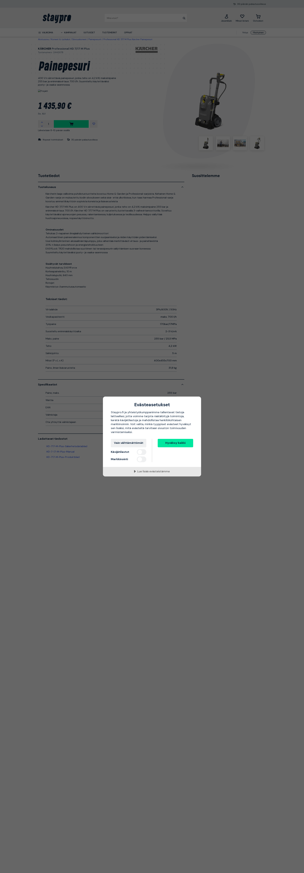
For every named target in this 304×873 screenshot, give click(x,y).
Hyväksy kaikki (175, 443)
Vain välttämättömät (128, 443)
